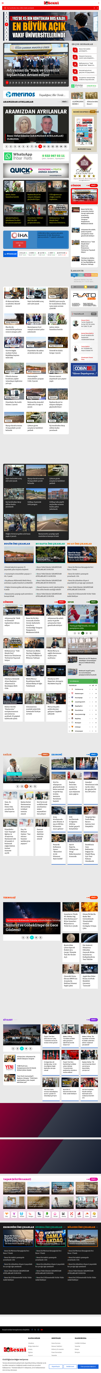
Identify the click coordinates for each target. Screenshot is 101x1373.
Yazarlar (54, 1355)
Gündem (31, 1343)
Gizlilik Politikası (80, 1343)
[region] (50, 1365)
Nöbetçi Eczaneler (57, 1349)
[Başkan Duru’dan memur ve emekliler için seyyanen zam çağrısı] (75, 776)
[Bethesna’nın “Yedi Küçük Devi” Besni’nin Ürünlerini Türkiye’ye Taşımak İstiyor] (58, 209)
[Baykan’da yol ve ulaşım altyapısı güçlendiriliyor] (36, 186)
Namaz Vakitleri (56, 1346)
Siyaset (30, 1355)
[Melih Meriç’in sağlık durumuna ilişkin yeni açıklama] (56, 642)
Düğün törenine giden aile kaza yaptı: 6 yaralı (32, 8)
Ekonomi (53, 322)
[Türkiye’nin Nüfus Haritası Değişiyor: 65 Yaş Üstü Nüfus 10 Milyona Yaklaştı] (76, 261)
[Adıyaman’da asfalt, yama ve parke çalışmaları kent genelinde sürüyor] (76, 232)
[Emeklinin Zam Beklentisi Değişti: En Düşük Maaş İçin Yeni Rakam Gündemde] (91, 838)
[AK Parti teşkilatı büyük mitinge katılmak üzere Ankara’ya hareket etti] (89, 1082)
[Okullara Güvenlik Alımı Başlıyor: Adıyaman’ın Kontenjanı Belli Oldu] (13, 670)
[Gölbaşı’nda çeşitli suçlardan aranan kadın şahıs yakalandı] (58, 493)
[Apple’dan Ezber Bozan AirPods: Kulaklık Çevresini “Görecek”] (89, 969)
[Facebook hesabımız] (32, 1330)
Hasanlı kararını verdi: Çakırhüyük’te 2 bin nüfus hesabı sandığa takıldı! (86, 57)
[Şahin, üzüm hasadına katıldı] (14, 186)
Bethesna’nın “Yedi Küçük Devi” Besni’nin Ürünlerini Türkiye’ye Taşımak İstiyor (87, 64)
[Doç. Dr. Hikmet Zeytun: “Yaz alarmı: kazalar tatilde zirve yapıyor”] (26, 823)
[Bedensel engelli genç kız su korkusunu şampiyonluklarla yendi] (72, 674)
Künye (77, 1349)
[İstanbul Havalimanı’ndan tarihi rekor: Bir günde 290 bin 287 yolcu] (91, 776)
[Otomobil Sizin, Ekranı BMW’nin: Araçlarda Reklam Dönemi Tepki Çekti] (70, 969)
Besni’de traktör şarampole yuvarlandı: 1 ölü (85, 50)
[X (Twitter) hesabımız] (35, 1330)
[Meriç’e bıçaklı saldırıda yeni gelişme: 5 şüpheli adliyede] (56, 698)
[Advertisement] (36, 273)
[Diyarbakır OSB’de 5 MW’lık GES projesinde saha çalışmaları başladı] (36, 209)
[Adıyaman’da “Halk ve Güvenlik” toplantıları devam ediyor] (13, 610)
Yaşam (8, 296)
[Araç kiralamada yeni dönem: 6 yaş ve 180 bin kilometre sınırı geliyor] (58, 810)
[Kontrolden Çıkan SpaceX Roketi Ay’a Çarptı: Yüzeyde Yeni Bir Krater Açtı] (70, 938)
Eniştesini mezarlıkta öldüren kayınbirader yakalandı (87, 79)
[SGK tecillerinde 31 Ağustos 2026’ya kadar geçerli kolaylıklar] (75, 810)
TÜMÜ (64, 101)
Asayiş (30, 296)
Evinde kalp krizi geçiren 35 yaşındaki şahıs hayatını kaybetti (86, 71)
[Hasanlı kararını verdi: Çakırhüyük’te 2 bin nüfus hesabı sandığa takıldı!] (50, 26)
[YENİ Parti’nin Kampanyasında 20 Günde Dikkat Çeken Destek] (9, 1071)
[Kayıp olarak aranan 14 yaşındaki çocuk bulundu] (36, 470)
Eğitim (30, 1352)
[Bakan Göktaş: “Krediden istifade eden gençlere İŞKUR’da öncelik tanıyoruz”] (70, 1029)
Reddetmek (70, 1366)
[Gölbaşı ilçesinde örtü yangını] (36, 493)
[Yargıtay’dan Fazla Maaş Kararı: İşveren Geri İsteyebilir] (91, 810)
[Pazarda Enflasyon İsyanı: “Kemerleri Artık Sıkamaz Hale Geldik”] (58, 838)
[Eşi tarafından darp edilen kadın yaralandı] (14, 493)
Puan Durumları (56, 1352)
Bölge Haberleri (12, 322)
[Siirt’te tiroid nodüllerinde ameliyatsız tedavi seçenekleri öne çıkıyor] (42, 795)
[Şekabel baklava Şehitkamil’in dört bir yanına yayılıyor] (14, 209)
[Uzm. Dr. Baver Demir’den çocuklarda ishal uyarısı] (10, 795)
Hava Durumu (55, 1343)
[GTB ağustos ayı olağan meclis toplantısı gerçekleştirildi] (58, 186)
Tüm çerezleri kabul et (88, 1366)
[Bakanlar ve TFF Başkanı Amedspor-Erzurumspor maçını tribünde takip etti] (72, 662)
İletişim (77, 1352)
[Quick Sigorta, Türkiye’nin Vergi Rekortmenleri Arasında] (75, 838)
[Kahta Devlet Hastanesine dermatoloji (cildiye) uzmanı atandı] (26, 795)
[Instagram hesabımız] (38, 1330)
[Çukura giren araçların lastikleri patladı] (58, 470)
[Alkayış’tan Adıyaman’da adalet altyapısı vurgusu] (9, 1061)
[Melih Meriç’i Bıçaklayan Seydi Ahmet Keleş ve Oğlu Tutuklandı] (34, 670)
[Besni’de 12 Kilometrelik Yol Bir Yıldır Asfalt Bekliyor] (70, 1082)
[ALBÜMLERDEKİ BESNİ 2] (77, 95)
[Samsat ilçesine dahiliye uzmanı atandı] (42, 823)
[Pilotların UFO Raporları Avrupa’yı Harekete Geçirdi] (56, 670)
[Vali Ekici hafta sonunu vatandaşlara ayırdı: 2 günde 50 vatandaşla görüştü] (51, 1082)
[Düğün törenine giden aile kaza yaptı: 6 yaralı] (19, 522)
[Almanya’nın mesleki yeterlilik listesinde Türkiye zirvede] (34, 698)
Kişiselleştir (56, 1366)
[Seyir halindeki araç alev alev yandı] (14, 470)
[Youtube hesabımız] (42, 1330)
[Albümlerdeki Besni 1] (91, 95)
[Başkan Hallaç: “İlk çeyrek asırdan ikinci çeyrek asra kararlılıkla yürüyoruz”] (89, 1055)
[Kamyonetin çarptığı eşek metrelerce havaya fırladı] (52, 522)
